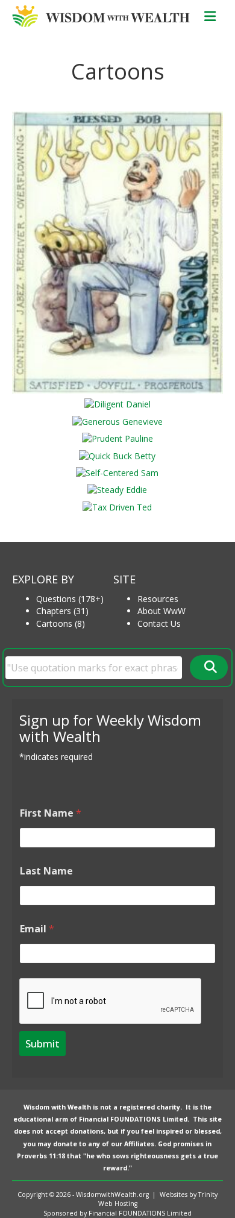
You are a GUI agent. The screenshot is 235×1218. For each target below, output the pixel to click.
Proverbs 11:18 (41, 1156)
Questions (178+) (70, 598)
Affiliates (139, 1144)
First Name (50, 813)
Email (37, 929)
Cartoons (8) (60, 623)
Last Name (46, 871)
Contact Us (159, 623)
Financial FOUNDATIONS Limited (133, 1119)
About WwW (161, 611)
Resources (157, 598)
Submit (42, 1043)
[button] (208, 667)
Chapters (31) (62, 611)
